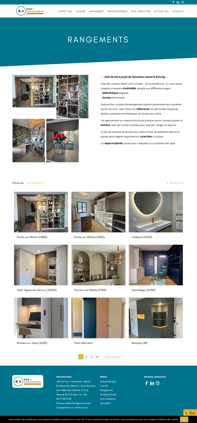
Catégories (36, 183)
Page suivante (112, 356)
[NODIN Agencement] (30, 10)
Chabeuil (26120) (142, 237)
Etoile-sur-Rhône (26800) (32, 237)
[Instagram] (183, 2)
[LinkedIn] (178, 2)
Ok (184, 419)
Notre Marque (108, 381)
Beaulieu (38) (139, 343)
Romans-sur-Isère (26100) (32, 343)
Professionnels (108, 394)
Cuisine (104, 385)
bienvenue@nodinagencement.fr (74, 403)
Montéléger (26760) (143, 290)
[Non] (193, 419)
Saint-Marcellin (83, 343)
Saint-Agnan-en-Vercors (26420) (37, 290)
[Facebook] (173, 2)
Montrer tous (177, 183)
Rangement (106, 390)
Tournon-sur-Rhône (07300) (90, 290)
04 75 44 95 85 (64, 398)
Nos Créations (108, 398)
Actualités (105, 403)
